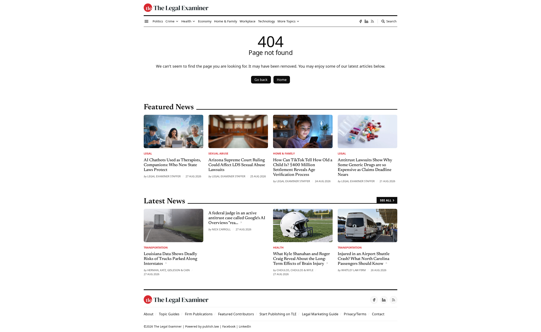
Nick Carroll (221, 229)
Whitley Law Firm (353, 270)
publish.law (210, 326)
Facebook (228, 326)
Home (282, 79)
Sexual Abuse (218, 153)
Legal (148, 153)
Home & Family (284, 153)
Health (278, 247)
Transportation (156, 247)
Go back (261, 79)
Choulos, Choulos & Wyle (295, 270)
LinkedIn (245, 326)
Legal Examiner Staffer (164, 176)
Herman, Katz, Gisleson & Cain (168, 270)
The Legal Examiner (168, 326)
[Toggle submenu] (177, 21)
